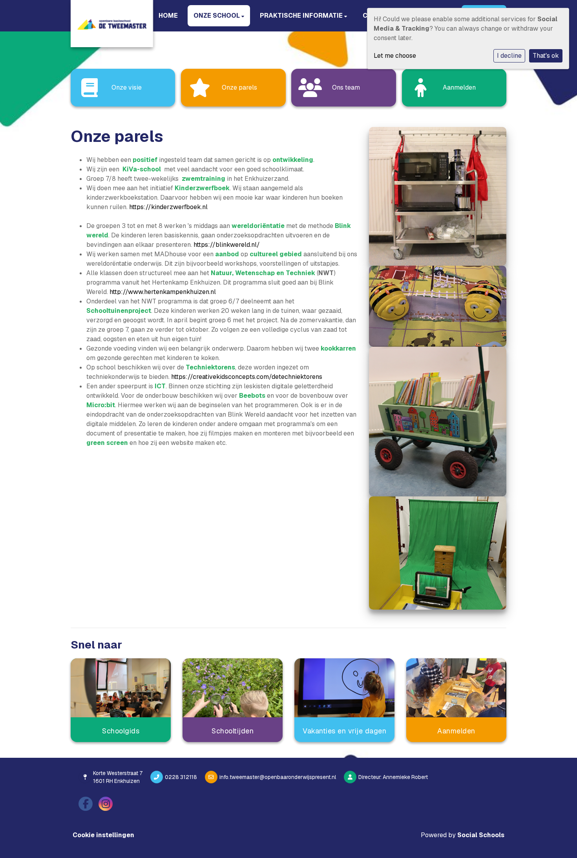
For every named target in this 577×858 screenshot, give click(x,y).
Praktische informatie (302, 15)
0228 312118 (181, 777)
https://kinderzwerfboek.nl (168, 207)
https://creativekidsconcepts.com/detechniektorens (246, 377)
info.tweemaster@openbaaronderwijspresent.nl (277, 777)
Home (168, 15)
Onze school (217, 15)
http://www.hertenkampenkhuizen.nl (163, 292)
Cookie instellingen (103, 835)
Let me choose (395, 55)
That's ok (546, 55)
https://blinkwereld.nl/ (227, 245)
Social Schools (480, 835)
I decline (509, 55)
